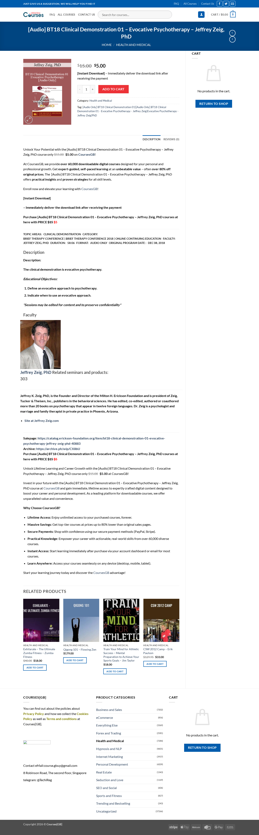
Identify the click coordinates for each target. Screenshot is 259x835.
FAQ (176, 3)
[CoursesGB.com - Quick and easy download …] (33, 14)
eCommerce (104, 717)
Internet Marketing (109, 756)
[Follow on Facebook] (220, 4)
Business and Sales (109, 710)
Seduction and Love (109, 780)
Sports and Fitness (109, 796)
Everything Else (107, 725)
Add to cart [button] (35, 667)
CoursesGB (89, 189)
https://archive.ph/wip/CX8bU (58, 449)
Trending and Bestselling (113, 803)
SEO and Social (106, 788)
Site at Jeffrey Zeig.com (41, 420)
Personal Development (112, 764)
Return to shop (213, 103)
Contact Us (207, 3)
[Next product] (232, 33)
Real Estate (104, 772)
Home (107, 45)
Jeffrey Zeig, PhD (35, 372)
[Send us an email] (233, 4)
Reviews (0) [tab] (171, 139)
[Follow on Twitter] (226, 4)
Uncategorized (106, 811)
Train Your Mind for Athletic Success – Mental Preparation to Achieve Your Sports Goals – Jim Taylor (121, 654)
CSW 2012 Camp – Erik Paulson (158, 651)
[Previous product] (232, 39)
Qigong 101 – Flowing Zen (79, 649)
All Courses (190, 3)
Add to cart (113, 89)
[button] (201, 14)
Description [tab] (152, 139)
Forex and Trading (108, 733)
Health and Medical (133, 45)
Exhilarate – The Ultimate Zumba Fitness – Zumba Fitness (39, 652)
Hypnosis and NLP (109, 749)
